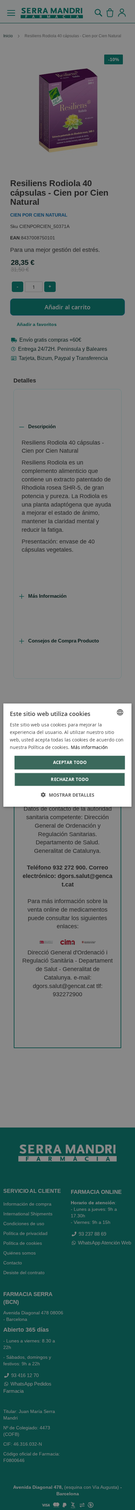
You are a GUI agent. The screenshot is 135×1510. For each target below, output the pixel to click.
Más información (89, 747)
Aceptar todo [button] (70, 762)
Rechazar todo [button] (69, 779)
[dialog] (67, 754)
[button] (67, 795)
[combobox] (120, 712)
